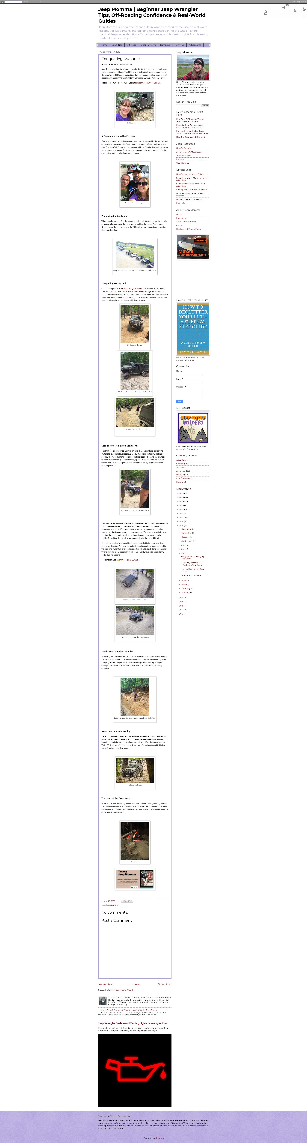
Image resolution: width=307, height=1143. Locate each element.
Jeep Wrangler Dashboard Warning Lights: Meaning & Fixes (132, 1023)
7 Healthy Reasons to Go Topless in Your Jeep (192, 564)
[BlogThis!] (125, 901)
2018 (181, 525)
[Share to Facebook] (129, 901)
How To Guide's (183, 148)
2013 (181, 614)
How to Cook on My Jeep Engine (192, 570)
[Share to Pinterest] (131, 901)
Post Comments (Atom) (122, 990)
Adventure (113, 905)
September (187, 541)
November (186, 533)
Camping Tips (182, 463)
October (185, 537)
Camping (165, 45)
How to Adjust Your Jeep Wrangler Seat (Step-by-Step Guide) (129, 1010)
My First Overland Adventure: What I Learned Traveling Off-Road (192, 132)
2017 (181, 598)
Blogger (159, 1138)
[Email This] (122, 901)
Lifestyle (180, 475)
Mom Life (180, 203)
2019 (181, 521)
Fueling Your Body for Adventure (191, 190)
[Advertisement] (194, 279)
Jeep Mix (180, 467)
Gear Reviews (148, 45)
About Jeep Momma (186, 221)
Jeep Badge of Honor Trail (135, 288)
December (186, 529)
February (186, 588)
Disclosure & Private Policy (188, 229)
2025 (181, 497)
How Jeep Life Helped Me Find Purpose (190, 194)
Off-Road (131, 45)
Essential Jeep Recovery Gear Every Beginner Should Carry (190, 126)
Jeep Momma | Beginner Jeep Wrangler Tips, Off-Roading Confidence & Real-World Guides (152, 15)
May (183, 553)
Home (104, 45)
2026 (181, 493)
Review (179, 482)
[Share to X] (127, 901)
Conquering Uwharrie (191, 575)
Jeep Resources (183, 155)
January (185, 592)
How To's (179, 45)
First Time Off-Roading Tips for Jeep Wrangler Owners (190, 120)
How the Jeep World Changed (190, 137)
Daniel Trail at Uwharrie (129, 560)
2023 (181, 505)
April (183, 580)
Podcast (180, 159)
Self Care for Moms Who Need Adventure (190, 185)
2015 (181, 606)
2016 (181, 602)
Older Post (164, 984)
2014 (181, 610)
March (184, 584)
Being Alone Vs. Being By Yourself (192, 557)
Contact (180, 225)
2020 (181, 517)
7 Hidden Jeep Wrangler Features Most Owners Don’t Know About (139, 997)
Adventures (195, 45)
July (183, 545)
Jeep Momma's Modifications (189, 152)
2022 (181, 509)
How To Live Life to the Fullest (190, 174)
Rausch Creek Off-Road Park (147, 83)
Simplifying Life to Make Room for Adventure (192, 179)
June (184, 549)
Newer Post (105, 984)
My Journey (181, 218)
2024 (181, 501)
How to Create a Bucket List (189, 199)
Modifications (182, 478)
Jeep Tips (117, 45)
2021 (181, 513)
